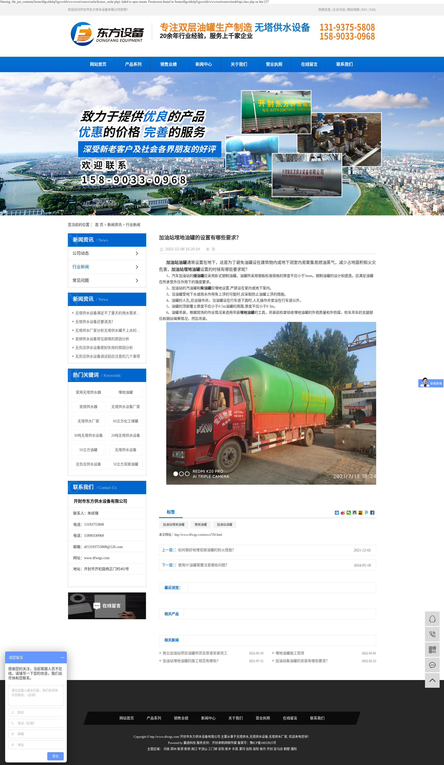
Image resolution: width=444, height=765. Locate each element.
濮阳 (294, 749)
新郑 (180, 749)
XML (372, 10)
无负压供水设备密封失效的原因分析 (104, 348)
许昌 (235, 749)
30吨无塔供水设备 (88, 435)
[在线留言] (432, 665)
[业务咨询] (432, 618)
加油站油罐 (224, 525)
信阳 (249, 749)
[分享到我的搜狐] (360, 513)
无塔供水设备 (125, 450)
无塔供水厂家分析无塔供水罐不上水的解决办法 (108, 330)
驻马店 (278, 749)
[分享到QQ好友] (355, 513)
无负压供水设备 (88, 464)
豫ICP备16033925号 (263, 743)
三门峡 (212, 749)
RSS (364, 10)
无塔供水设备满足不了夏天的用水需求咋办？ (108, 313)
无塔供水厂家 (88, 421)
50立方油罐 (88, 450)
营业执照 (274, 64)
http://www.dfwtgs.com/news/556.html (198, 535)
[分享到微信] (349, 513)
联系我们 (344, 64)
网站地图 (353, 10)
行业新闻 (133, 225)
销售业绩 (168, 64)
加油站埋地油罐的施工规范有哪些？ (191, 661)
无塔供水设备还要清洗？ (95, 322)
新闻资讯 (114, 225)
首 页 (99, 225)
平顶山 (202, 749)
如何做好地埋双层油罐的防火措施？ (207, 550)
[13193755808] (432, 634)
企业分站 (339, 10)
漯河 (242, 749)
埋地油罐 (125, 392)
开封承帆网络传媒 (224, 743)
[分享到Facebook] (372, 513)
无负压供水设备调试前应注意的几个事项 (107, 356)
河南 (166, 749)
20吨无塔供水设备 (125, 435)
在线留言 (309, 64)
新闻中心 (204, 64)
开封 (270, 749)
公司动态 (80, 253)
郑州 (173, 749)
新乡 (228, 749)
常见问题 (80, 280)
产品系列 (133, 64)
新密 (187, 749)
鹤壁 (287, 749)
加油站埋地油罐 (173, 525)
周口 (194, 749)
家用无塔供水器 (88, 392)
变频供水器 (88, 407)
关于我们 (239, 64)
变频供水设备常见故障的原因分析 (102, 339)
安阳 (221, 749)
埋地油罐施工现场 (289, 653)
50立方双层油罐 (125, 464)
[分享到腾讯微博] (366, 513)
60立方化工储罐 (125, 421)
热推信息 (324, 10)
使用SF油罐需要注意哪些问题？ (203, 565)
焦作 (263, 749)
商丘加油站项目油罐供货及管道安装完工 (195, 653)
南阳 (256, 749)
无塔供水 (242, 737)
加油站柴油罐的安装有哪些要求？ (302, 661)
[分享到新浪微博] (343, 513)
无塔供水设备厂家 (125, 407)
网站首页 (98, 64)
